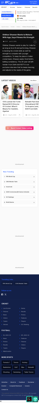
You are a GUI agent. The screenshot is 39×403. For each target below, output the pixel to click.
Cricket (4, 7)
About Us (13, 382)
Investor (4, 386)
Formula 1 (6, 362)
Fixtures (27, 7)
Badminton (7, 367)
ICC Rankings (10, 197)
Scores (12, 7)
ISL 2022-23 (7, 335)
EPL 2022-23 (25, 335)
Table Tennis (28, 372)
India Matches (7, 15)
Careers (27, 386)
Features (24, 318)
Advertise (4, 382)
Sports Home (5, 26)
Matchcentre (7, 351)
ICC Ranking (25, 324)
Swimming (16, 372)
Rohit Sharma (10, 202)
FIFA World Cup (10, 176)
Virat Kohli (9, 187)
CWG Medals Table (11, 181)
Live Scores (6, 308)
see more (33, 80)
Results (35, 7)
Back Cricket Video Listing (21, 128)
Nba (22, 367)
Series (19, 7)
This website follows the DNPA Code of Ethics (15, 393)
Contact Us (5, 389)
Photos (23, 315)
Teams (5, 321)
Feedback (22, 382)
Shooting (6, 372)
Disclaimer (31, 382)
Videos (18, 26)
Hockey (24, 362)
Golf (16, 367)
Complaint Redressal (15, 386)
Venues (5, 324)
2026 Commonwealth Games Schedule (17, 192)
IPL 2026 (5, 19)
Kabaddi (31, 367)
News (5, 315)
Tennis (16, 362)
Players (23, 321)
